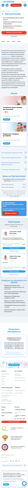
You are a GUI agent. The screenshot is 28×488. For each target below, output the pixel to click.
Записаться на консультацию (14, 32)
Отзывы (3, 384)
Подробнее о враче (14, 251)
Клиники (3, 407)
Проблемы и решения (20, 377)
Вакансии (3, 376)
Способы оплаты (18, 393)
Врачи (13, 41)
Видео (2, 379)
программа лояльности (17, 181)
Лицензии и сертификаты (7, 393)
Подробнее (14, 36)
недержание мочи (6, 56)
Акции (3, 41)
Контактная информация (7, 390)
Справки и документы (20, 390)
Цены (8, 41)
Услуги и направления (6, 412)
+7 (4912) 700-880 (14, 196)
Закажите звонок (11, 213)
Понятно (6, 484)
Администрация (5, 374)
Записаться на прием (14, 248)
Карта (19, 41)
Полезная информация (20, 380)
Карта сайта (4, 457)
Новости (3, 381)
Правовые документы (6, 403)
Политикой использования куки (12, 478)
